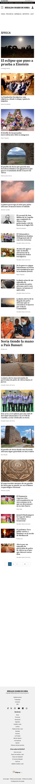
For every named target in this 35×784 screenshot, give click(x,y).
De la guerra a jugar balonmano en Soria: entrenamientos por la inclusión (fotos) (25, 268)
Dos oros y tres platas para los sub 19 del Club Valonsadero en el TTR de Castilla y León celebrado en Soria (16, 416)
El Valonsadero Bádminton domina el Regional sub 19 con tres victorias (25, 237)
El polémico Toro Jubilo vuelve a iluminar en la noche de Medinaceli (25, 533)
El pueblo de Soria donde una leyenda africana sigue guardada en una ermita (17, 450)
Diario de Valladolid (17, 757)
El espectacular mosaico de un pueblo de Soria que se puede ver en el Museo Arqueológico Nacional (17, 485)
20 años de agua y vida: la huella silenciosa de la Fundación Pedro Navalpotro (24, 253)
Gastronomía (18, 2)
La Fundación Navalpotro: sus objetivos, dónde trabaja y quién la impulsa (15, 99)
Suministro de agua (28, 2)
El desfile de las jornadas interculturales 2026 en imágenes (15, 134)
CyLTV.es (17, 761)
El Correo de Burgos (17, 759)
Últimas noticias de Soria (17, 745)
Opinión (17, 743)
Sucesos (17, 733)
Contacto (17, 702)
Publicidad (17, 699)
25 (25, 564)
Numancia (17, 719)
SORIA (3, 14)
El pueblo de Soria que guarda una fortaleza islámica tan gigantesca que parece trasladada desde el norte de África (17, 170)
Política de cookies (27, 779)
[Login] (32, 7)
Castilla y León (17, 724)
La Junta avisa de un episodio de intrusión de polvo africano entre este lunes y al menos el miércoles (25, 285)
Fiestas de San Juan (17, 729)
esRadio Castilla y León (17, 764)
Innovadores (17, 740)
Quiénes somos (18, 697)
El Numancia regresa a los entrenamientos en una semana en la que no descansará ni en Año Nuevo (25, 501)
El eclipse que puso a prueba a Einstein (17, 62)
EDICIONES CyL (28, 0)
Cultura (17, 726)
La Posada (17, 736)
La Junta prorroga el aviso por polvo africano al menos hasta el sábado (16, 206)
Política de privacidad (15, 779)
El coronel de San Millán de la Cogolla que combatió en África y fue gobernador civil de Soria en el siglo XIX (25, 220)
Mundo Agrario (17, 738)
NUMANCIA (17, 14)
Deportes (17, 722)
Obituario (10, 2)
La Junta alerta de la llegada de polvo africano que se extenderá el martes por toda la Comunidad (25, 304)
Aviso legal (6, 779)
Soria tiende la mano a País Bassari (17, 343)
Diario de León (17, 752)
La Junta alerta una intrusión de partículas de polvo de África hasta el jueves (16, 380)
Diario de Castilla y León (17, 754)
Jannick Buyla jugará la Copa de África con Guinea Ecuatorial (25, 518)
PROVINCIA (9, 14)
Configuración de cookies (17, 781)
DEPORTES (26, 14)
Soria (17, 715)
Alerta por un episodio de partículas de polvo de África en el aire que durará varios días (25, 549)
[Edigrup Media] (17, 771)
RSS (18, 704)
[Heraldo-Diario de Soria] (17, 7)
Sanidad (17, 731)
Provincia (17, 717)
